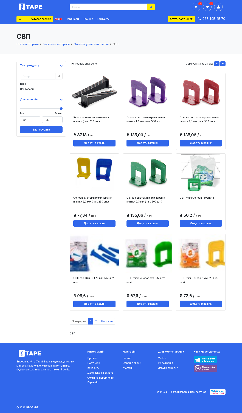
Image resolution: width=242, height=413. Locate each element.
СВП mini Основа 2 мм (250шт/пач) (199, 280)
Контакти (103, 19)
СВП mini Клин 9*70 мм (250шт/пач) (93, 280)
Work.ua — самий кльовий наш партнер (181, 391)
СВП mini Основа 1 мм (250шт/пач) (145, 280)
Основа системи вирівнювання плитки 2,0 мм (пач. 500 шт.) (145, 199)
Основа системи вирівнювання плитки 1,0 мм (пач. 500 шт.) (145, 119)
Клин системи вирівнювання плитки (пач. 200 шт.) (91, 119)
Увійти (162, 358)
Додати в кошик (94, 143)
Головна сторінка (27, 44)
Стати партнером (181, 19)
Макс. (59, 113)
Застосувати (41, 129)
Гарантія (92, 382)
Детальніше (96, 109)
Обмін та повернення (100, 377)
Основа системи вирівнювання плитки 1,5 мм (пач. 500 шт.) (199, 119)
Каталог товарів (40, 19)
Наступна (107, 321)
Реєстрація (165, 363)
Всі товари (27, 89)
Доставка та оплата (100, 372)
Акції (58, 19)
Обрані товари (132, 363)
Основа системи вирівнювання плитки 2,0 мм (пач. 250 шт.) (92, 199)
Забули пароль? (168, 368)
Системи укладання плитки (91, 44)
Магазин (128, 368)
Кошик (127, 358)
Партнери (72, 19)
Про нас (88, 19)
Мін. (22, 113)
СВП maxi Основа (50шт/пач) (198, 197)
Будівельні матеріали (56, 44)
